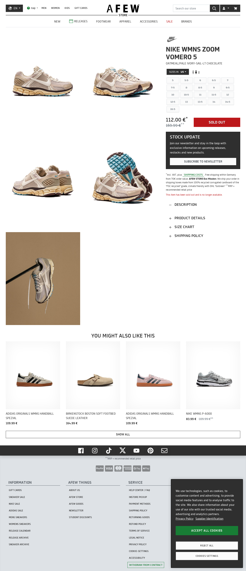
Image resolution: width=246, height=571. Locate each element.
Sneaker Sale (17, 497)
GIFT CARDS (81, 8)
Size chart (184, 227)
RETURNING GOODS (139, 517)
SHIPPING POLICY (138, 510)
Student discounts (80, 517)
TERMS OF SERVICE (139, 530)
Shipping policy (188, 236)
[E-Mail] (165, 450)
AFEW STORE (123, 9)
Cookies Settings (207, 555)
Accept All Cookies (207, 530)
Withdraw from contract (145, 564)
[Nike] (172, 39)
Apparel (125, 21)
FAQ (33, 8)
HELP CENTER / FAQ (139, 490)
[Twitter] (123, 450)
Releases (80, 21)
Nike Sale (14, 503)
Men (44, 8)
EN (15, 8)
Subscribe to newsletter (203, 161)
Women (55, 8)
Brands (186, 21)
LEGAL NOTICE (136, 537)
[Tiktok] (109, 450)
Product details (189, 218)
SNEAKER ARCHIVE (19, 544)
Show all (123, 434)
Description (185, 205)
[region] (207, 523)
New (57, 21)
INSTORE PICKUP (138, 497)
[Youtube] (137, 450)
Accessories (149, 21)
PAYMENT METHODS (139, 503)
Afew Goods (76, 503)
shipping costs (193, 174)
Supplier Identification (209, 518)
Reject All (207, 545)
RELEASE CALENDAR (20, 530)
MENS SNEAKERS (18, 517)
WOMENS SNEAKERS (20, 524)
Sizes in (176, 71)
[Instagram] (95, 450)
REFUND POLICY (137, 524)
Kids (67, 8)
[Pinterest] (151, 450)
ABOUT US (74, 490)
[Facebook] (81, 450)
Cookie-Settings (139, 551)
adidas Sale (16, 510)
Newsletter (76, 510)
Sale (169, 21)
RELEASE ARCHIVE (19, 537)
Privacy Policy (185, 518)
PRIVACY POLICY (137, 544)
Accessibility (137, 557)
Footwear (103, 21)
